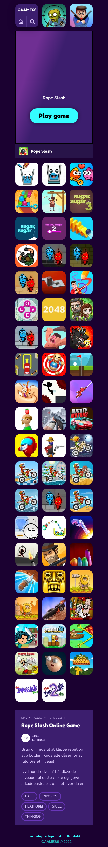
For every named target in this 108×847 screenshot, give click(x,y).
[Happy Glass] (26, 174)
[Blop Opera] (81, 554)
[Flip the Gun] (81, 527)
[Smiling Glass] (54, 174)
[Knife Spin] (26, 581)
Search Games (32, 21)
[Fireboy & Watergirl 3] (26, 337)
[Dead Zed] (54, 418)
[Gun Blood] (54, 445)
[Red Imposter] (26, 445)
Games (21, 21)
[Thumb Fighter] (26, 391)
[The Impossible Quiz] (26, 690)
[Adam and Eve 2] (81, 581)
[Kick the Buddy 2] (54, 364)
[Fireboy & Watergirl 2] (26, 282)
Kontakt (73, 836)
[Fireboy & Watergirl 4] (54, 255)
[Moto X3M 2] (26, 500)
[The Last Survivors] (81, 309)
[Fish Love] (81, 174)
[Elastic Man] (54, 663)
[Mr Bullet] (81, 15)
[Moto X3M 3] (81, 473)
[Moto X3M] (81, 500)
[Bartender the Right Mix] (81, 608)
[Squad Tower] (26, 636)
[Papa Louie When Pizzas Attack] (26, 663)
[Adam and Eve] (26, 608)
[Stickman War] (26, 554)
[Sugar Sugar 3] (81, 201)
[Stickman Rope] (81, 391)
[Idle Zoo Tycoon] (81, 663)
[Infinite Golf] (81, 364)
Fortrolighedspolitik (45, 836)
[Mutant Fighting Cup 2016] (81, 337)
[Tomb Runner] (54, 581)
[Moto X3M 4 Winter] (54, 473)
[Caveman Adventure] (54, 337)
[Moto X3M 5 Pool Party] (26, 473)
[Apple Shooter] (26, 418)
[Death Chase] (54, 608)
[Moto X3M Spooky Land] (81, 445)
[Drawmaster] (81, 282)
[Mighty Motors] (81, 418)
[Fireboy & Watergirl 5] (54, 500)
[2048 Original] (54, 309)
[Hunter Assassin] (26, 255)
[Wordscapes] (26, 309)
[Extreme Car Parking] (26, 364)
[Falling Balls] (26, 201)
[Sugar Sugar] (26, 228)
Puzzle (37, 717)
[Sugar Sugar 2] (54, 228)
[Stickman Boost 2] (54, 391)
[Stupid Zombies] (54, 15)
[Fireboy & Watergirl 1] (81, 255)
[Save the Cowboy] (54, 201)
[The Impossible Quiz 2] (54, 690)
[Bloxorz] (54, 282)
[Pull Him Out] (81, 636)
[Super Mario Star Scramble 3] (54, 636)
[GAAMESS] (27, 10)
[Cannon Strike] (54, 527)
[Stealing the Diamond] (26, 527)
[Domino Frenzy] (81, 228)
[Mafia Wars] (54, 554)
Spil (24, 717)
